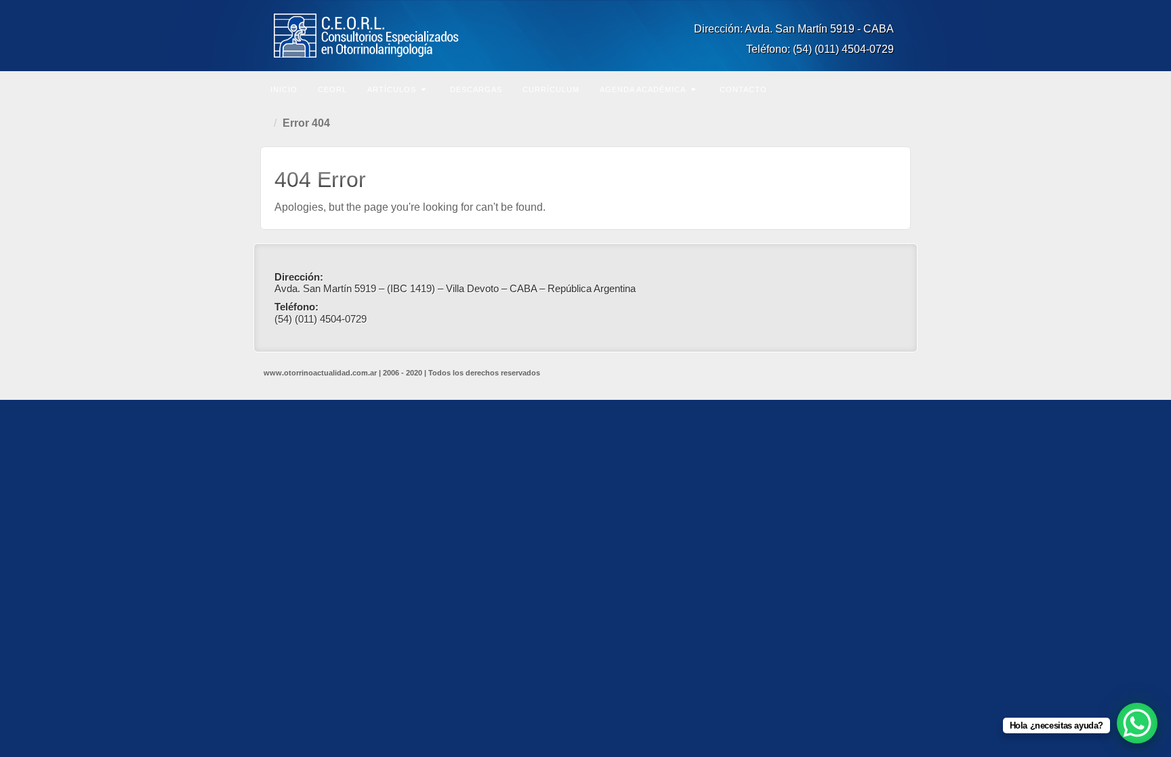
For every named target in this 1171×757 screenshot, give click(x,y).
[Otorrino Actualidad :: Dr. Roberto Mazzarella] (585, 36)
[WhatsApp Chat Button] (1137, 723)
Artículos (391, 89)
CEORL (332, 89)
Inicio (283, 89)
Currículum (550, 89)
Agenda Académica (643, 89)
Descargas (476, 89)
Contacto (743, 89)
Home (267, 123)
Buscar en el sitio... (898, 88)
